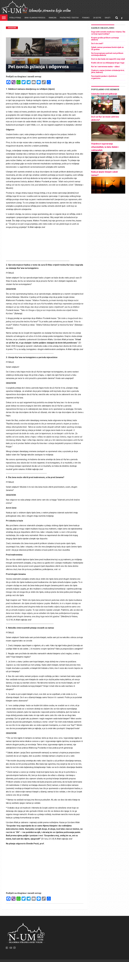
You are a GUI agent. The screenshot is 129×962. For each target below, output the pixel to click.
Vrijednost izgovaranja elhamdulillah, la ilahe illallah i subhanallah (105, 147)
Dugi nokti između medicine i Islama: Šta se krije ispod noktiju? (108, 33)
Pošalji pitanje (15, 17)
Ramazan (52, 17)
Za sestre (97, 17)
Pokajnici (86, 17)
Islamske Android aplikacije (104, 94)
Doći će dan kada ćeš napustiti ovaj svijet (108, 59)
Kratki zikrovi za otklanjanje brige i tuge (107, 63)
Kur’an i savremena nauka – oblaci (105, 67)
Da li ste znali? (97, 43)
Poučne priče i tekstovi (69, 17)
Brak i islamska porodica (35, 17)
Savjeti (107, 17)
